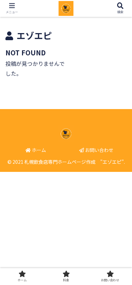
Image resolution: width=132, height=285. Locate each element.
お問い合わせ (98, 150)
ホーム (38, 150)
